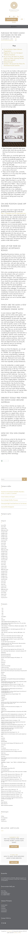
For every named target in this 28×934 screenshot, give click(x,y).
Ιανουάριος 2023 (4, 551)
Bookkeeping (3, 652)
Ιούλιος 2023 (3, 541)
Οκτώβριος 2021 (4, 576)
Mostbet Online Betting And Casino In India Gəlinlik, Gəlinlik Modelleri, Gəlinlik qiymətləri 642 (12, 728)
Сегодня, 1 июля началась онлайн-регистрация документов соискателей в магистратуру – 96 (12, 798)
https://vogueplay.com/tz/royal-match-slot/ (13, 213)
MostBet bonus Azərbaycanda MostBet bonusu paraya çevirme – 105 (13, 724)
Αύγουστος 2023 (4, 539)
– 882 (2, 613)
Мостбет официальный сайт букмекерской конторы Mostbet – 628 (13, 785)
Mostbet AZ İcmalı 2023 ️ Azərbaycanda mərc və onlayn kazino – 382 (13, 714)
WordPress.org (3, 821)
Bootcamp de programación (6, 655)
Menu (14, 26)
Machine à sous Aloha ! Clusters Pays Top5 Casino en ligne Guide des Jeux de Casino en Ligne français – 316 (13, 703)
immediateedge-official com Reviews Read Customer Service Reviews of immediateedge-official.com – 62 (13, 692)
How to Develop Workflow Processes (9, 500)
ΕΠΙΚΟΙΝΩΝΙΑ (4, 911)
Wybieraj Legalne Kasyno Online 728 (8, 768)
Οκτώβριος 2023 (4, 536)
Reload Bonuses (8, 62)
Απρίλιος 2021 (4, 586)
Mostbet (2, 704)
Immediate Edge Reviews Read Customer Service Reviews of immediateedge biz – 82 (11, 689)
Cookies (15, 932)
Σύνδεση (2, 816)
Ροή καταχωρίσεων (4, 817)
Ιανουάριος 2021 (4, 590)
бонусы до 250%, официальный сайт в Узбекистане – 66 (11, 775)
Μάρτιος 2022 (3, 567)
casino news (3, 660)
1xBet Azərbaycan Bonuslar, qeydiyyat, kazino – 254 (10, 621)
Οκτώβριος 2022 (4, 556)
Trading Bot (3, 760)
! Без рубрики (3, 616)
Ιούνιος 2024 (3, 525)
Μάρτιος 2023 (3, 548)
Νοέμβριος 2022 (4, 554)
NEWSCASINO (4, 741)
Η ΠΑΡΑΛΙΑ (3, 908)
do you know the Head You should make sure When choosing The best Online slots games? (14, 58)
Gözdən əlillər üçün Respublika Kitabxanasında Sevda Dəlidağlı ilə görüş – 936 (13, 679)
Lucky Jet (2, 700)
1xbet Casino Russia (4, 627)
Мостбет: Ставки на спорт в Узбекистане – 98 (9, 789)
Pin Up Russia (3, 748)
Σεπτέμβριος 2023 (4, 538)
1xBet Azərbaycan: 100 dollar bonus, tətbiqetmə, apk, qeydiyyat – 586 (14, 625)
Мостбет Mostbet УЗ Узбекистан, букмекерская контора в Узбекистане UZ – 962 (13, 781)
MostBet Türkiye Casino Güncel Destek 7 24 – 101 (10, 732)
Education (3, 672)
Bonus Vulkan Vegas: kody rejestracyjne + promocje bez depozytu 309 (13, 650)
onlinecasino (3, 744)
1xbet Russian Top (4, 630)
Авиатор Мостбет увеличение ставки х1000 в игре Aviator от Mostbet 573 (14, 772)
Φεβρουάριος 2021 (4, 589)
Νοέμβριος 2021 (4, 574)
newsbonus (3, 739)
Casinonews (3, 662)
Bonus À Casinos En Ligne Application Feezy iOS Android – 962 (12, 649)
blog (2, 647)
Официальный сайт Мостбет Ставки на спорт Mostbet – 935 (12, 792)
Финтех (2, 800)
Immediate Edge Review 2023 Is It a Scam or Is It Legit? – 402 (12, 684)
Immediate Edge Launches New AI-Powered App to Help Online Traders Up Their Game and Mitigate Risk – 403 (13, 682)
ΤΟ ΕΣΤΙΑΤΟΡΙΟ (4, 910)
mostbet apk (3, 708)
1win (2, 618)
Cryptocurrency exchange (5, 665)
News (2, 736)
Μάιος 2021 (3, 584)
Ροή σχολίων (3, 819)
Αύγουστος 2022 (4, 559)
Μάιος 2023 (3, 544)
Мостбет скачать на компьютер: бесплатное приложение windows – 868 (13, 787)
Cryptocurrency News (5, 667)
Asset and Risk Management (7, 506)
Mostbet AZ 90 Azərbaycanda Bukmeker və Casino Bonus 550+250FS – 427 (14, 712)
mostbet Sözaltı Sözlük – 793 (6, 730)
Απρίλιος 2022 (4, 566)
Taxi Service (3, 756)
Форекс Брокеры (4, 802)
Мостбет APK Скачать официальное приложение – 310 (11, 779)
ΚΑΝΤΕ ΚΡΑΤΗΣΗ (11, 19)
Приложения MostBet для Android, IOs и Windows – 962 (11, 796)
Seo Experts (9, 931)
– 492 (2, 610)
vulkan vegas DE (4, 766)
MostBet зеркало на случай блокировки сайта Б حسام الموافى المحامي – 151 (13, 734)
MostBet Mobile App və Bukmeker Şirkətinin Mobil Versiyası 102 (12, 726)
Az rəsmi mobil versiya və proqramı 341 (8, 641)
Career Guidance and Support (8, 496)
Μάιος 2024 (3, 526)
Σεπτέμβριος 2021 (4, 577)
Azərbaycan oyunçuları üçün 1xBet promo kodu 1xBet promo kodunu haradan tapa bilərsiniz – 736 (13, 644)
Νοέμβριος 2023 (4, 535)
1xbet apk (3, 619)
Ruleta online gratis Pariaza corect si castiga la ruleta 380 (11, 751)
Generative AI (3, 677)
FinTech (2, 673)
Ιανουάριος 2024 (4, 531)
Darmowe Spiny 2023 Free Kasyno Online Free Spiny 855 (11, 669)
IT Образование (4, 698)
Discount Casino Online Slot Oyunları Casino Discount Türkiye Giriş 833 (14, 670)
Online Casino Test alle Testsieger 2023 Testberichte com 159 (12, 743)
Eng (14, 22)
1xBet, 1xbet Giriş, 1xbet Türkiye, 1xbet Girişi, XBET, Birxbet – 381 (13, 632)
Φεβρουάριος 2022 (4, 569)
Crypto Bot (3, 664)
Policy (20, 932)
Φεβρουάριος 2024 (4, 530)
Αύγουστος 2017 (4, 597)
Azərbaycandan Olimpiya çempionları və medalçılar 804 (11, 646)
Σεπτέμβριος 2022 (4, 558)
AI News (2, 634)
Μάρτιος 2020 (3, 594)
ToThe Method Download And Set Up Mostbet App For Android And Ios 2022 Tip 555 (13, 758)
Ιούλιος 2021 (3, 581)
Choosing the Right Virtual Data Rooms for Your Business (14, 503)
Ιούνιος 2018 (3, 595)
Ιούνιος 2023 (3, 543)
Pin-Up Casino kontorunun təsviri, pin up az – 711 (10, 749)
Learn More (14, 846)
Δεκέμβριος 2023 (4, 533)
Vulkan (2, 764)
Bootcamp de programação (6, 654)
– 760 (2, 611)
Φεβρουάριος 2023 (4, 549)
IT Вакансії (3, 697)
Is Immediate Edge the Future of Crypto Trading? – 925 (11, 694)
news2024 (3, 738)
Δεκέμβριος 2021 (4, 572)
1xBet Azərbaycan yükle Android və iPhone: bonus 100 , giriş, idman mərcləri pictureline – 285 (13, 624)
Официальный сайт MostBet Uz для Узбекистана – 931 (11, 791)
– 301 (2, 608)
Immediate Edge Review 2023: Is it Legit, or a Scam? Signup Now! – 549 (13, 686)
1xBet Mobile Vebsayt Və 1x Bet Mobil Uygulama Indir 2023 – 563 (13, 629)
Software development (5, 754)
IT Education (3, 695)
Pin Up (2, 746)
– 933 (2, 614)
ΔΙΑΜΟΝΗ (3, 906)
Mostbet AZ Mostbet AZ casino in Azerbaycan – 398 (10, 720)
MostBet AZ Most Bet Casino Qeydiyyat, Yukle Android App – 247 (13, 715)
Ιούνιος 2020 (3, 592)
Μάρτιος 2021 (3, 587)
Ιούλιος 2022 (3, 561)
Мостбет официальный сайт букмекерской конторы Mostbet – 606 (13, 783)
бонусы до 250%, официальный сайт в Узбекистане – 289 (11, 774)
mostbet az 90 (3, 709)
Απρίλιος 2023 (3, 546)
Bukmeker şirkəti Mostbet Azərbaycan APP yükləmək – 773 (11, 657)
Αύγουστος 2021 (4, 579)
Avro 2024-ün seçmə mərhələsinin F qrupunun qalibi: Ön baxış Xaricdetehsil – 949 (12, 639)
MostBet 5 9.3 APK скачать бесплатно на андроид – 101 (11, 706)
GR (22, 19)
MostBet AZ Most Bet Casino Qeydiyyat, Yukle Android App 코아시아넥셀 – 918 (14, 718)
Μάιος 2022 (3, 564)
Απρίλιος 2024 (3, 528)
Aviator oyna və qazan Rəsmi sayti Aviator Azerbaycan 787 (11, 637)
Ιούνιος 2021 (3, 582)
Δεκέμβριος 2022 (4, 553)
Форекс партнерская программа (7, 805)
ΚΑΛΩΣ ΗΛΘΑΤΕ (4, 905)
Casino (2, 659)
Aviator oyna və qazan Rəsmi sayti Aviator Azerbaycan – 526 (12, 635)
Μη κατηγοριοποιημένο (5, 769)
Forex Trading (3, 675)
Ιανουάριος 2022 (4, 571)
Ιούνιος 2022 (3, 563)
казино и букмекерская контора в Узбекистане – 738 (10, 777)
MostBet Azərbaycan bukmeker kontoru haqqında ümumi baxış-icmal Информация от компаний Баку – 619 (13, 722)
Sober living (3, 753)
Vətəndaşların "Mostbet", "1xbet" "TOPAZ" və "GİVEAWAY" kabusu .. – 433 (14, 763)
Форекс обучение (4, 803)
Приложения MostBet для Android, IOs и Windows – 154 (11, 794)
